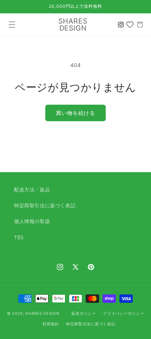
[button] (12, 24)
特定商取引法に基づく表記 (45, 205)
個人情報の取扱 (32, 221)
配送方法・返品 (32, 190)
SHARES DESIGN (42, 313)
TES (19, 237)
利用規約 (50, 323)
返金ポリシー (83, 313)
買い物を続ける (75, 113)
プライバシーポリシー (123, 313)
